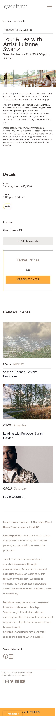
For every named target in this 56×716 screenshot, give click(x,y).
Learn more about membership (21, 607)
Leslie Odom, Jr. (14, 497)
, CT (12, 230)
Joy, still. (15, 93)
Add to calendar (30, 241)
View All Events (16, 21)
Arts (7, 206)
